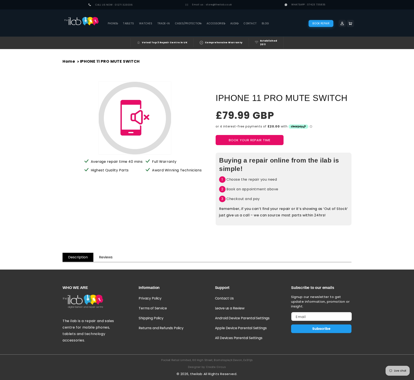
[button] (112, 23)
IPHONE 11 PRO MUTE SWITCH (110, 61)
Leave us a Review (230, 308)
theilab (196, 374)
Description (78, 257)
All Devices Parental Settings (238, 337)
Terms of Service (153, 308)
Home (69, 61)
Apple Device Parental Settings (241, 328)
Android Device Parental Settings (242, 318)
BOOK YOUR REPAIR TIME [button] (249, 140)
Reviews (106, 257)
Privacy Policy (150, 298)
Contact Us (224, 298)
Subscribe (321, 328)
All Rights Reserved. (220, 374)
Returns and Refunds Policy (161, 328)
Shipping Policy (151, 318)
